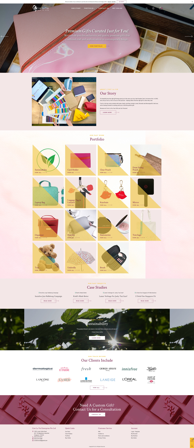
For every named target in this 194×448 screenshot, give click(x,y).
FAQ (99, 431)
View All (38, 172)
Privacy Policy (102, 438)
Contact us (103, 8)
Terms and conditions (104, 436)
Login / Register (135, 431)
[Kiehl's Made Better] (81, 292)
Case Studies (68, 433)
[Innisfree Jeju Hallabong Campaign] (48, 292)
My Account (134, 433)
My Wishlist (134, 436)
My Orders (134, 438)
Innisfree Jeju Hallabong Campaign (48, 296)
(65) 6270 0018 (38, 437)
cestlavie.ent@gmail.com (40, 440)
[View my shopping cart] (160, 8)
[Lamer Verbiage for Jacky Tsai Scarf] (113, 292)
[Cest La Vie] (40, 8)
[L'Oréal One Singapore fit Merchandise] (145, 292)
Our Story (76, 8)
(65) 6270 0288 (38, 438)
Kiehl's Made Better (81, 296)
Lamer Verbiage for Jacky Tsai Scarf (113, 296)
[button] (108, 112)
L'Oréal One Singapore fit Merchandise (145, 297)
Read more (112, 2)
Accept (121, 1)
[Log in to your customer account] (153, 8)
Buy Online (117, 8)
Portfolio (89, 8)
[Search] (147, 8)
